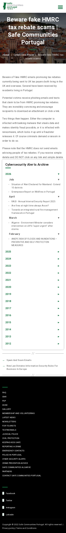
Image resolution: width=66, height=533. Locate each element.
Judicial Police (10, 434)
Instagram (51, 2)
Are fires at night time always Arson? (30, 205)
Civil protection (10, 438)
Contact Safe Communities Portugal (21, 475)
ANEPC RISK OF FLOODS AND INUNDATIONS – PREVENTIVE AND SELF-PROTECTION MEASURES (34, 242)
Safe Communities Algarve (16, 467)
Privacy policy (8, 528)
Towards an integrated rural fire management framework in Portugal (35, 211)
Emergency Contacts (13, 450)
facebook (10, 493)
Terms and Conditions (26, 528)
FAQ (4, 392)
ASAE (5, 405)
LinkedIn (57, 2)
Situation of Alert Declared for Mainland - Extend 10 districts (36, 186)
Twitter (44, 2)
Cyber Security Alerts (13, 459)
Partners (7, 471)
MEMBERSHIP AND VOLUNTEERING (18, 413)
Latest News (9, 417)
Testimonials (9, 430)
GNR (4, 397)
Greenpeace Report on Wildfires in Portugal (33, 192)
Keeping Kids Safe (11, 442)
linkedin (9, 514)
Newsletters (9, 421)
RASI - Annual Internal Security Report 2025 (33, 201)
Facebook (38, 2)
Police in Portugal (12, 455)
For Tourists (9, 426)
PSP (4, 401)
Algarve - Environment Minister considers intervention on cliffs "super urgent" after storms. (32, 225)
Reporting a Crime (11, 446)
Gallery (6, 409)
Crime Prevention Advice (15, 463)
